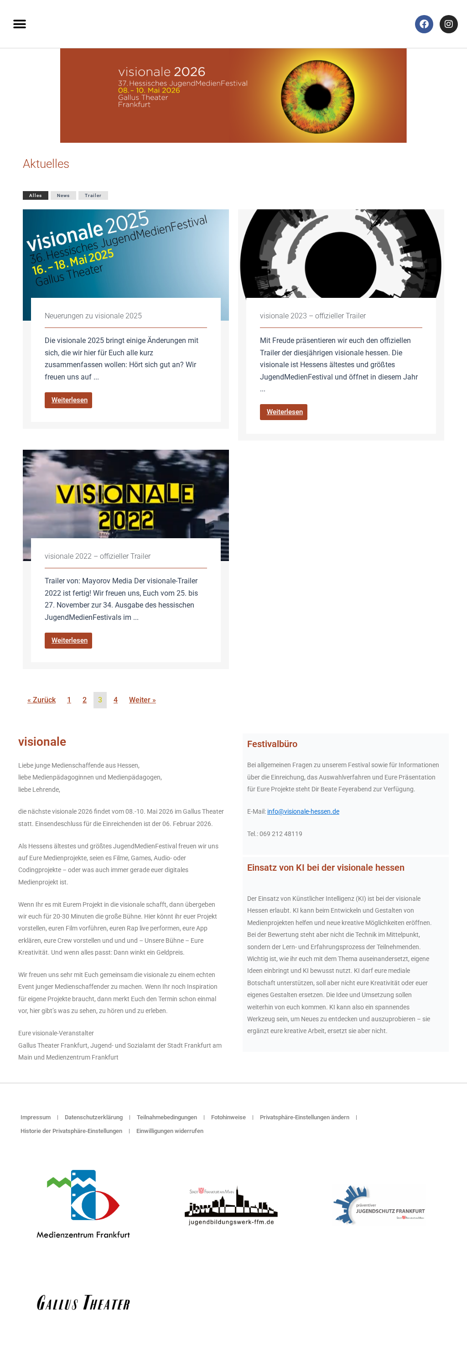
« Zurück (41, 700)
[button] (19, 24)
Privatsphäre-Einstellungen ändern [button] (304, 1117)
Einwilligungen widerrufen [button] (169, 1131)
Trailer (93, 195)
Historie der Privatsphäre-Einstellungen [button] (71, 1131)
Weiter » (142, 700)
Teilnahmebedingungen (167, 1117)
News (63, 195)
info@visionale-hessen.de (303, 811)
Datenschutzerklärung (94, 1117)
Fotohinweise (228, 1117)
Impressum (36, 1117)
